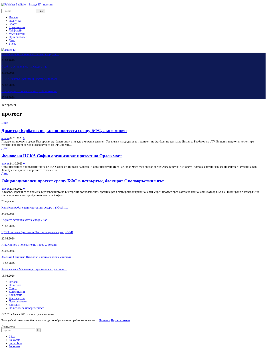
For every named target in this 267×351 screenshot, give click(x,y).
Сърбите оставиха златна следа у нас (24, 66)
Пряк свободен (18, 37)
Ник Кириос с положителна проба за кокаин (29, 91)
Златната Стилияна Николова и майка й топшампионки (36, 257)
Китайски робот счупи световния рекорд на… (30, 54)
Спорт (13, 23)
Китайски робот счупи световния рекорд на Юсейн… (34, 207)
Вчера (12, 43)
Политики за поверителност (26, 308)
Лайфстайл (15, 30)
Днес (12, 40)
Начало (13, 17)
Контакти (15, 304)
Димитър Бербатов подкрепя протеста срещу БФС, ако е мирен (64, 130)
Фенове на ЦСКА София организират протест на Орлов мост (61, 155)
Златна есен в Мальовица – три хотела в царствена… (34, 269)
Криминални (17, 27)
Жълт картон (17, 33)
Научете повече (120, 320)
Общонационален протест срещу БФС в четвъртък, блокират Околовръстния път (82, 181)
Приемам (104, 320)
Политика (15, 20)
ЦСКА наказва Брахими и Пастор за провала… (30, 78)
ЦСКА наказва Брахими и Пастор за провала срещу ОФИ (37, 232)
